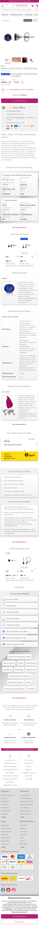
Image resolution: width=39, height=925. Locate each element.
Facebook (3, 890)
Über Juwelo (29, 760)
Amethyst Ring (6, 829)
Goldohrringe (19, 670)
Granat (22, 841)
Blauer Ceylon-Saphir (28, 205)
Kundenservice (10, 760)
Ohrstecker (6, 194)
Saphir (4, 205)
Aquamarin (23, 832)
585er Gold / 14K (8, 189)
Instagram (14, 890)
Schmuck (5, 15)
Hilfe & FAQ (10, 782)
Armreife (4, 805)
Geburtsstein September (15, 682)
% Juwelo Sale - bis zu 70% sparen (19, 676)
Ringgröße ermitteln (10, 785)
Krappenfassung (26, 214)
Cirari (22, 194)
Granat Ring (5, 841)
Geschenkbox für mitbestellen (21, 90)
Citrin (22, 838)
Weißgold (23, 184)
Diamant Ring (5, 838)
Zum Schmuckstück (18, 228)
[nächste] (35, 254)
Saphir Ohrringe (31, 670)
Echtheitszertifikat (10, 763)
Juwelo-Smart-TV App (10, 776)
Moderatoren (28, 763)
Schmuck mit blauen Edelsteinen (14, 689)
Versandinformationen (10, 779)
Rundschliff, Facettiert (10, 214)
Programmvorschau (28, 773)
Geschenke (28, 15)
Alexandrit (23, 825)
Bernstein (23, 835)
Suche (36, 9)
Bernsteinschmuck (26, 805)
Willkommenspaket (10, 767)
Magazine (28, 770)
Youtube (8, 890)
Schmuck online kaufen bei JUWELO (19, 657)
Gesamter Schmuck (7, 795)
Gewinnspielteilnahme (10, 770)
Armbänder (5, 802)
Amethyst (23, 829)
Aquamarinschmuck (27, 802)
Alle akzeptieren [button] (19, 916)
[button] (2, 5)
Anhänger (4, 798)
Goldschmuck (7, 670)
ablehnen (9, 909)
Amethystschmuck (26, 798)
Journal (27, 779)
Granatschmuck (25, 814)
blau (3, 219)
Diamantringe (5, 811)
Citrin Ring (4, 835)
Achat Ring (4, 825)
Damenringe (5, 808)
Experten (29, 767)
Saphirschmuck (31, 663)
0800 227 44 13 (10, 743)
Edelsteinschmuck (16, 15)
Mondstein (23, 844)
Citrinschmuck (25, 808)
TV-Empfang (10, 773)
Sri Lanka (23, 219)
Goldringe (4, 814)
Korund (28, 682)
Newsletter (28, 776)
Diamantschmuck (26, 811)
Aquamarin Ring (6, 832)
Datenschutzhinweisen (18, 912)
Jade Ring (4, 844)
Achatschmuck (25, 795)
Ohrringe (20, 663)
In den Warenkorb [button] (19, 101)
